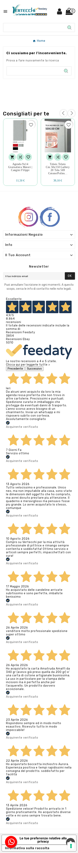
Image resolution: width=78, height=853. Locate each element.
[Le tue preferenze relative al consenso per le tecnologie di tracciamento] (71, 846)
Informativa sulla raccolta (27, 848)
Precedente (15, 368)
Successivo (34, 368)
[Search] (69, 27)
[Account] (59, 13)
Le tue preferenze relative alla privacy (43, 839)
